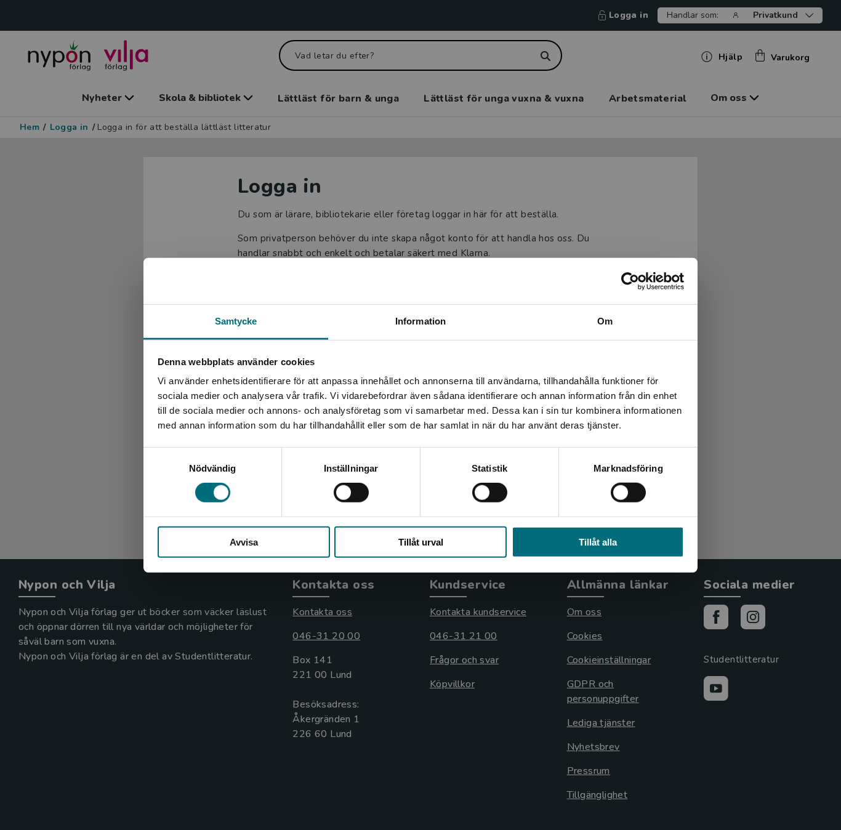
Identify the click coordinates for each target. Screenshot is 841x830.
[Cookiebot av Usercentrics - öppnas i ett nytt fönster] (630, 281)
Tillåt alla (598, 542)
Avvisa (244, 542)
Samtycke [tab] (236, 321)
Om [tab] (605, 321)
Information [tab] (420, 321)
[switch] (351, 492)
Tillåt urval (420, 542)
